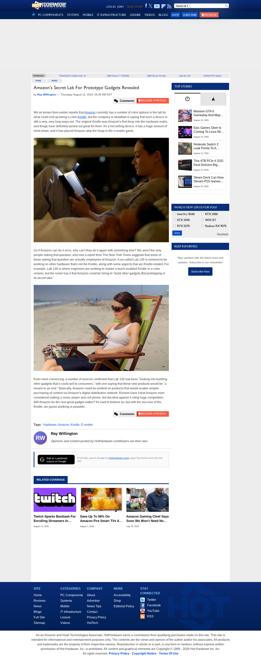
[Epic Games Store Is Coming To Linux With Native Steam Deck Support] (185, 132)
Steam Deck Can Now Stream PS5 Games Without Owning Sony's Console (209, 179)
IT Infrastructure (70, 611)
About (91, 595)
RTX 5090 (183, 220)
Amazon (90, 112)
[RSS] (169, 6)
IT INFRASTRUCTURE (111, 15)
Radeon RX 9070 (215, 226)
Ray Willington (64, 433)
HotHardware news (119, 457)
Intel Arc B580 (185, 214)
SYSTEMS (73, 15)
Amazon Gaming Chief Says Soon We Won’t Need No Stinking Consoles (147, 519)
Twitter (151, 599)
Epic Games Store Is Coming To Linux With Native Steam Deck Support (208, 130)
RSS (150, 616)
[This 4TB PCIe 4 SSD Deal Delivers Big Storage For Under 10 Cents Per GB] (185, 165)
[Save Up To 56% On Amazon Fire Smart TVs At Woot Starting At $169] (101, 500)
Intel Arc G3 (184, 75)
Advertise (93, 600)
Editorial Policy (124, 606)
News (54, 81)
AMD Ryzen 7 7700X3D (118, 75)
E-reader (87, 424)
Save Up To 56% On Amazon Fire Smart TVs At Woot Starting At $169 (100, 519)
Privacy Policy (96, 617)
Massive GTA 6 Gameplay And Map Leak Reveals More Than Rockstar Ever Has (207, 113)
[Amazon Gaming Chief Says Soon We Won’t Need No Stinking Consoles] (147, 500)
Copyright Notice (144, 653)
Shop (175, 14)
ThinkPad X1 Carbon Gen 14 (72, 75)
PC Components (71, 595)
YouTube (153, 610)
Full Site (39, 617)
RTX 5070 (183, 226)
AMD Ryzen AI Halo (156, 75)
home (38, 81)
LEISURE (135, 15)
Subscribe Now (200, 271)
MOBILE (88, 15)
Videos (65, 622)
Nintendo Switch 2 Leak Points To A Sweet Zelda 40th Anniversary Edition (207, 146)
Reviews (39, 600)
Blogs (37, 611)
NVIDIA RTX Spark (212, 75)
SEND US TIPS (135, 6)
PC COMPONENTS (50, 15)
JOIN (120, 6)
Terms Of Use (168, 653)
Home (38, 595)
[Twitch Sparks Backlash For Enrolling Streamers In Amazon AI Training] (55, 500)
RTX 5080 (211, 214)
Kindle (82, 117)
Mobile (65, 606)
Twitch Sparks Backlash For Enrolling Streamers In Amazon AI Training (55, 519)
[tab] (187, 99)
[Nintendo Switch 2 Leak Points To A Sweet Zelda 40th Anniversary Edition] (185, 149)
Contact (92, 611)
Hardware (50, 424)
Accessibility (122, 595)
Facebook (154, 605)
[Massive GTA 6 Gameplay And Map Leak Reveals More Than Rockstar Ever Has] (185, 115)
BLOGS (163, 15)
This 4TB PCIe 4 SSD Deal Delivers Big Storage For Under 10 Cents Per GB (208, 163)
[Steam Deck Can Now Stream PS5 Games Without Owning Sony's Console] (185, 182)
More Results (222, 234)
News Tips (94, 606)
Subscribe (190, 14)
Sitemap (39, 622)
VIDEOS (149, 15)
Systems (66, 600)
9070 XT (210, 220)
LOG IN (111, 6)
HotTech (92, 622)
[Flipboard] (163, 6)
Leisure (65, 617)
